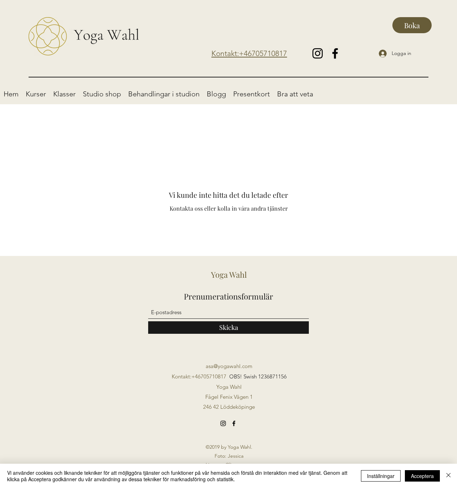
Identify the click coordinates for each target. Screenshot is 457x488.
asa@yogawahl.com (229, 366)
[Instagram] (318, 53)
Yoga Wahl (229, 274)
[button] (36, 94)
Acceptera (422, 475)
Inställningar (381, 475)
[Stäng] (448, 475)
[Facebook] (335, 53)
